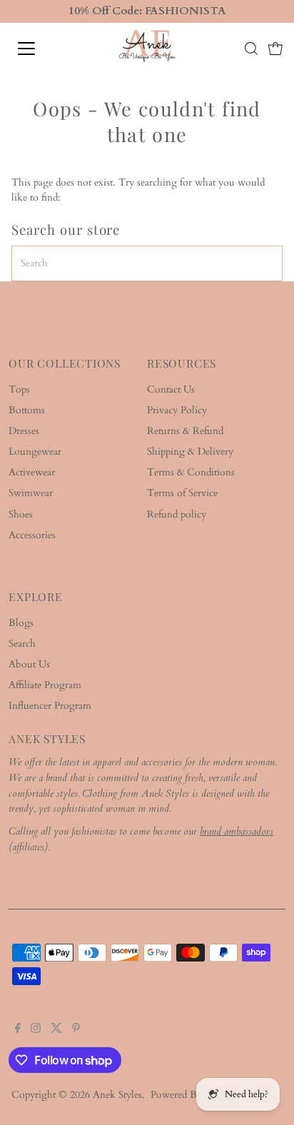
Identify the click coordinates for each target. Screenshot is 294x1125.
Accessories (32, 535)
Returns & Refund (185, 431)
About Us (29, 664)
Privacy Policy (177, 410)
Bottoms (27, 410)
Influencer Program (50, 706)
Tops (19, 389)
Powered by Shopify (194, 1095)
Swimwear (31, 493)
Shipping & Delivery (190, 451)
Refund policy (176, 514)
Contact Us (171, 389)
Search (22, 643)
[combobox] (146, 263)
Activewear (32, 472)
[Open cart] (275, 48)
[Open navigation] (41, 48)
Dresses (24, 431)
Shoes (21, 514)
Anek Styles (117, 1095)
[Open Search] (251, 48)
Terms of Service (182, 493)
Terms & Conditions (191, 472)
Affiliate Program (45, 685)
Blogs (21, 623)
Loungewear (35, 451)
